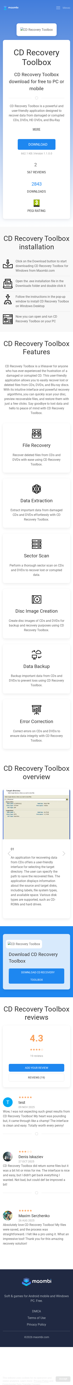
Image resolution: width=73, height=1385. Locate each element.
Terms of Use (36, 1318)
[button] (63, 8)
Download (37, 144)
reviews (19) (36, 1077)
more (36, 129)
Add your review (36, 1067)
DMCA (36, 1311)
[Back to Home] (10, 8)
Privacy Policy (36, 1324)
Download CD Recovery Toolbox (38, 976)
